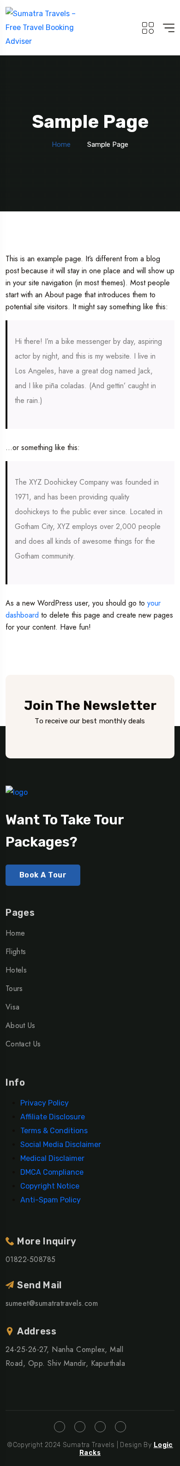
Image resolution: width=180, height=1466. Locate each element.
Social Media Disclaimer (60, 1144)
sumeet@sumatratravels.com (52, 1303)
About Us (21, 1025)
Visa (12, 1007)
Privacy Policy (44, 1103)
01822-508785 (31, 1259)
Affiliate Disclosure (52, 1116)
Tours (14, 988)
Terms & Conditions (54, 1130)
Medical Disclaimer (52, 1158)
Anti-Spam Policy (50, 1200)
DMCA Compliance (52, 1172)
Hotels (16, 970)
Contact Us (23, 1044)
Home (61, 144)
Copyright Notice (49, 1186)
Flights (16, 951)
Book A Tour (42, 875)
